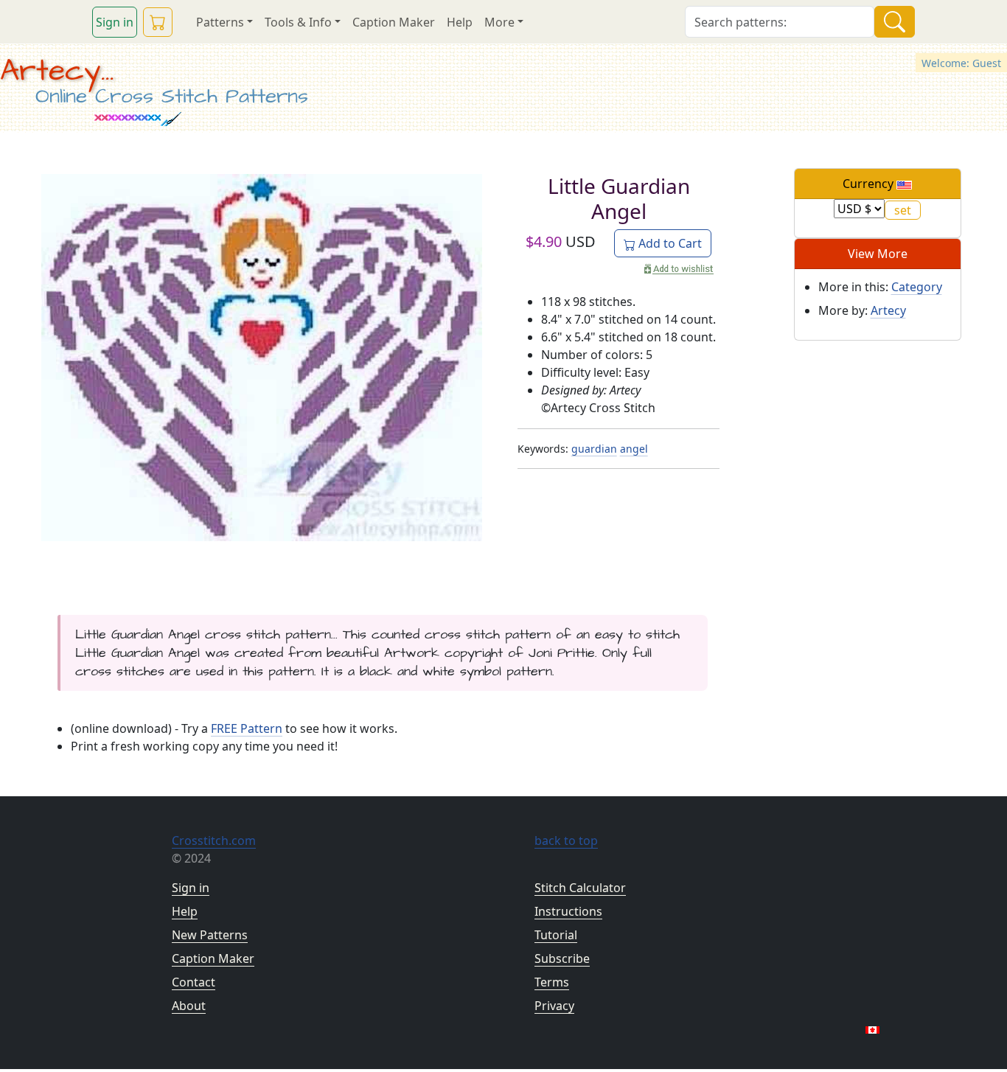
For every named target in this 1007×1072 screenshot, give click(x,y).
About (189, 1006)
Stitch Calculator (580, 888)
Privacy (554, 1006)
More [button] (499, 22)
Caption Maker (393, 22)
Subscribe (562, 958)
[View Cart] (158, 22)
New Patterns (210, 935)
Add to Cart (668, 243)
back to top (566, 840)
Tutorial (555, 935)
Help (460, 22)
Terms (551, 982)
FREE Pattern (246, 728)
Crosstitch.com (214, 840)
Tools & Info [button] (298, 22)
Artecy (888, 310)
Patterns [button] (220, 22)
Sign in (114, 22)
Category (916, 287)
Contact (193, 982)
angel (634, 449)
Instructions (568, 911)
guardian (594, 449)
